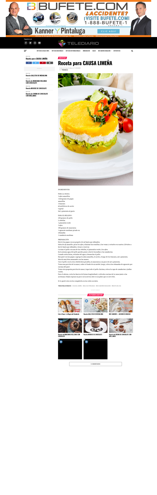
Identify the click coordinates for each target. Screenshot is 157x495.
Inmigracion (86, 51)
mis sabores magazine (103, 286)
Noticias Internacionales (73, 51)
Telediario (65, 70)
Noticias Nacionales (57, 51)
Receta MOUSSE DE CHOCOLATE (36, 88)
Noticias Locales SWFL (43, 51)
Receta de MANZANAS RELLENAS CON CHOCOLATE (36, 82)
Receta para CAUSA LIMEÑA (36, 58)
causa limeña (77, 286)
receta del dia (116, 286)
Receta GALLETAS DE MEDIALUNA (36, 75)
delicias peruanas (89, 286)
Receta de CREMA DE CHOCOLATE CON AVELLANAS (37, 95)
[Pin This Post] (43, 63)
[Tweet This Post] (35, 63)
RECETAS (28, 56)
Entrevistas (116, 51)
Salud (94, 51)
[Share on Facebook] (29, 63)
